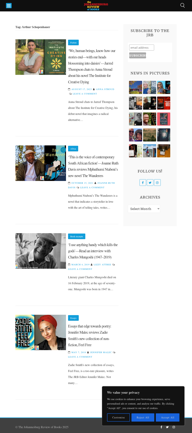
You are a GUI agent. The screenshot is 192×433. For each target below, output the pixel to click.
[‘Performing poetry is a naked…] (135, 119)
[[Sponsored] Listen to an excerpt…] (163, 87)
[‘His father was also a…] (135, 150)
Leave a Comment (85, 93)
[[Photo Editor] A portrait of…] (149, 150)
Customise (118, 417)
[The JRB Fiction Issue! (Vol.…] (135, 87)
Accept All (167, 417)
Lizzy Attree (102, 264)
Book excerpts (76, 236)
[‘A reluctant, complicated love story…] (149, 87)
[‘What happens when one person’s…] (149, 119)
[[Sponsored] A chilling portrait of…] (163, 103)
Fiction (73, 42)
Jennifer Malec (101, 352)
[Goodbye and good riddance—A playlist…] (163, 150)
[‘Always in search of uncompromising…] (135, 103)
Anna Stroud (105, 89)
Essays (73, 317)
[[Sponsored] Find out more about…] (163, 119)
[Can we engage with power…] (149, 103)
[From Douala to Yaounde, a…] (149, 134)
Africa (73, 148)
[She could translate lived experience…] (135, 134)
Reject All (143, 417)
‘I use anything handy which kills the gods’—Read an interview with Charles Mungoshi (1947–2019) (93, 251)
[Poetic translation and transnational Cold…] (163, 134)
